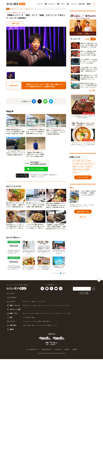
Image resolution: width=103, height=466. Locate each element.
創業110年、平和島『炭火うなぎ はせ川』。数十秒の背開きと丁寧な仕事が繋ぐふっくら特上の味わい (88, 45)
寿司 (24, 305)
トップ (11, 293)
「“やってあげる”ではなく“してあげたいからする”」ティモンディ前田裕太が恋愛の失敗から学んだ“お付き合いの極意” (15, 153)
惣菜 (33, 325)
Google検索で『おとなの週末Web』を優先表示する (43, 174)
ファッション (50, 313)
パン (51, 305)
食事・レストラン (50, 4)
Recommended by (56, 273)
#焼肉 (74, 169)
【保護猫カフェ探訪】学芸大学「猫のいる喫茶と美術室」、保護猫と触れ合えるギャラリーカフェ (56, 226)
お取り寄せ (81, 4)
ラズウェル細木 (37, 321)
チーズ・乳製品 (47, 325)
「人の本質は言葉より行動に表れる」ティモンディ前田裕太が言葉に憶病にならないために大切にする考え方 (35, 131)
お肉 (24, 325)
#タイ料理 (76, 163)
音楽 (37, 313)
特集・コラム (61, 4)
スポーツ (42, 313)
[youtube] (56, 288)
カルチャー (59, 313)
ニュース (40, 4)
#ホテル (80, 169)
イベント (38, 301)
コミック (73, 4)
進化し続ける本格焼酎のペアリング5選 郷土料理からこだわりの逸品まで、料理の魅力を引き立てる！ (56, 205)
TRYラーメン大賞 (14, 309)
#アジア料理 (76, 161)
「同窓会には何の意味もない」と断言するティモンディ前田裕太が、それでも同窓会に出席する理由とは (35, 154)
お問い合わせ (58, 349)
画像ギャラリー (29, 8)
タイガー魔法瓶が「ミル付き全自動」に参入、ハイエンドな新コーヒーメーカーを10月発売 (88, 61)
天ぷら (40, 305)
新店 (33, 301)
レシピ (65, 313)
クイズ (29, 313)
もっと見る (92, 90)
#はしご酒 (84, 163)
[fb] (51, 288)
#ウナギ (81, 166)
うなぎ (34, 305)
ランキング (12, 297)
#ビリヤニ (91, 163)
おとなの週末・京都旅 (28, 317)
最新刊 (89, 4)
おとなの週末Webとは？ (32, 349)
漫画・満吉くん (47, 321)
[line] (47, 288)
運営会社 (67, 349)
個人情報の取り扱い (47, 349)
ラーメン (46, 305)
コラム (21, 8)
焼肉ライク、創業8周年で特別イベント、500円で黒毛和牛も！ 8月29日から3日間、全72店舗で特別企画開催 (88, 53)
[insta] (61, 288)
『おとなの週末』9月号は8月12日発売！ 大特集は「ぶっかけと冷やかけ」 (88, 193)
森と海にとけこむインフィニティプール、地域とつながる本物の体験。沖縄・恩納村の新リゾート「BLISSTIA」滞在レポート (35, 205)
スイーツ (68, 305)
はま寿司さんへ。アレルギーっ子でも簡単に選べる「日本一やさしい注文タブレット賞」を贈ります (15, 226)
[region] (36, 53)
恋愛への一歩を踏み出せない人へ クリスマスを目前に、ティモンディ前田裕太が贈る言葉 (56, 132)
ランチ (56, 305)
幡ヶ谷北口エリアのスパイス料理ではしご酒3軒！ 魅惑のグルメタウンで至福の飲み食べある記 (15, 205)
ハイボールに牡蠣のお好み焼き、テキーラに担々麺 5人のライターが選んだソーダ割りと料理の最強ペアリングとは (35, 226)
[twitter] (42, 288)
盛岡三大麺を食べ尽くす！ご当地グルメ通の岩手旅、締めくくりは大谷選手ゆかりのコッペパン (88, 77)
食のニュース (26, 301)
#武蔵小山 (89, 166)
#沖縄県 (87, 169)
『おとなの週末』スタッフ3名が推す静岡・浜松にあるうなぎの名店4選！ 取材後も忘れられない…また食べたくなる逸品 (88, 69)
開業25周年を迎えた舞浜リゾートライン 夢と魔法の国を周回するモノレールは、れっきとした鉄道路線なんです (88, 85)
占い (24, 313)
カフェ (62, 305)
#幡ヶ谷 (75, 166)
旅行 (68, 4)
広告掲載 (74, 349)
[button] (11, 75)
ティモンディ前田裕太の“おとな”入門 (15, 12)
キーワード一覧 (84, 293)
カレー (29, 305)
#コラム (75, 172)
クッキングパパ (27, 321)
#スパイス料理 (86, 161)
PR (43, 301)
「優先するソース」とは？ (37, 176)
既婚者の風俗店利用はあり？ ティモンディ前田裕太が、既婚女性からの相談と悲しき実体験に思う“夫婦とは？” (15, 131)
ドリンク (55, 325)
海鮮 (28, 325)
